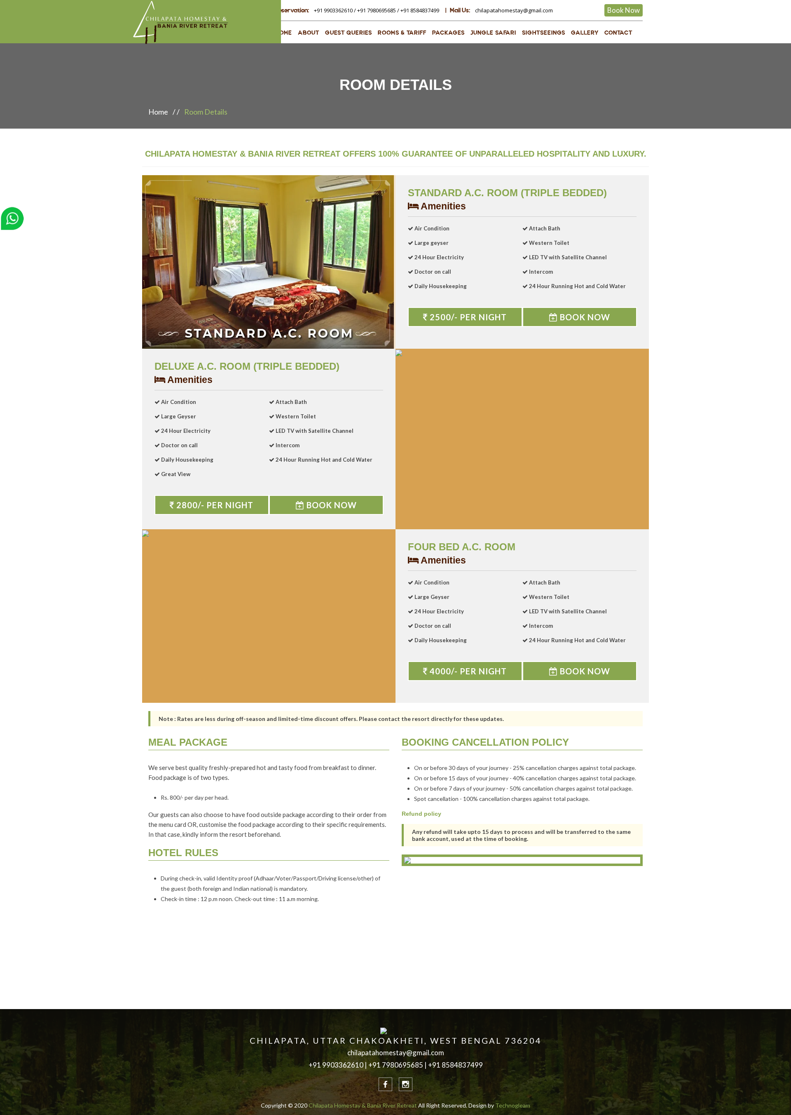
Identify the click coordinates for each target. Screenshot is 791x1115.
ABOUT (308, 32)
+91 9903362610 (333, 10)
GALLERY (585, 32)
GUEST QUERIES (348, 32)
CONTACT (618, 32)
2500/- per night (467, 317)
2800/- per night (213, 505)
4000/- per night (467, 671)
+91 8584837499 (419, 10)
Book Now (623, 10)
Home (158, 111)
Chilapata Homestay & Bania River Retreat (363, 1105)
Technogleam (512, 1105)
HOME (283, 32)
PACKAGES (448, 32)
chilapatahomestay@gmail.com (514, 10)
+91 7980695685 (376, 10)
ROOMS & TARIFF (402, 32)
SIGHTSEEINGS (543, 32)
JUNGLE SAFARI (493, 32)
